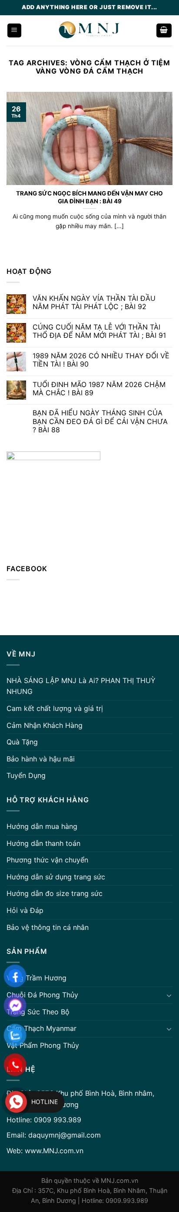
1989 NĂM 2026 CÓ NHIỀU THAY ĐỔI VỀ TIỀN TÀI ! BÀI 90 (101, 360)
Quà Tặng (22, 741)
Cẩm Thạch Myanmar (41, 1028)
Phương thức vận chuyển (47, 859)
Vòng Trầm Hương (36, 977)
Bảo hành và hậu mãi (41, 758)
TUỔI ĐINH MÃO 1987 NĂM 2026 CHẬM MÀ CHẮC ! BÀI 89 (99, 388)
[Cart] (164, 31)
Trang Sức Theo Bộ (38, 1011)
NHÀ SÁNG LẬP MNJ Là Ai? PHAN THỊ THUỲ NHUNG (81, 686)
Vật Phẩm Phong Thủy (43, 1045)
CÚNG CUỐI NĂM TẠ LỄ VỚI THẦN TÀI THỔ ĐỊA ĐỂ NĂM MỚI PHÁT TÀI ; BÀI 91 (99, 331)
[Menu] (14, 31)
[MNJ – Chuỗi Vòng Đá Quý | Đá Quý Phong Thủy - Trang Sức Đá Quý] (89, 30)
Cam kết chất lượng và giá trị (55, 708)
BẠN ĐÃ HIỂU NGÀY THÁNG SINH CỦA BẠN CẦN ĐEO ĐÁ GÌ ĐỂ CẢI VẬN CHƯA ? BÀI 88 (100, 421)
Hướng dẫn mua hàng (42, 826)
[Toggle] (169, 995)
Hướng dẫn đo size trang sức (55, 893)
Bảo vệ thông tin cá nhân (48, 927)
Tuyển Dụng (26, 775)
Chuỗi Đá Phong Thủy (42, 994)
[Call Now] (16, 1102)
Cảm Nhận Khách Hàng (45, 725)
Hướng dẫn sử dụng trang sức (56, 876)
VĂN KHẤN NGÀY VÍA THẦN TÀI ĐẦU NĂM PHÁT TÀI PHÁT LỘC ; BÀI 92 (94, 302)
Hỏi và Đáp (25, 910)
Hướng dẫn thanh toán (43, 843)
